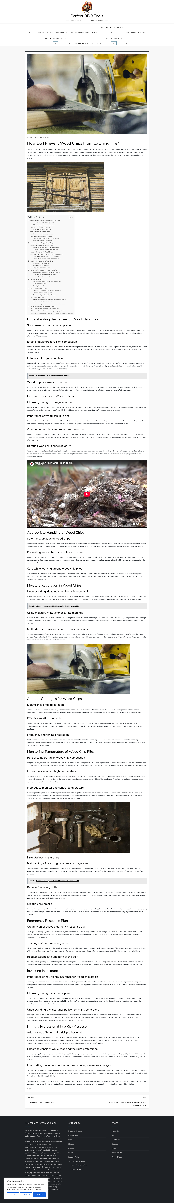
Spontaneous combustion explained (43, 223)
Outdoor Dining (113, 38)
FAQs (127, 43)
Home (31, 32)
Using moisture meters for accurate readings (46, 256)
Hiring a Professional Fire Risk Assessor (43, 306)
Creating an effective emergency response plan (47, 290)
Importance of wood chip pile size (42, 236)
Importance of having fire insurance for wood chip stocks (49, 300)
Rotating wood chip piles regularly (43, 241)
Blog (94, 32)
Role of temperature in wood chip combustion (46, 272)
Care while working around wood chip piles (45, 250)
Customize (13, 1195)
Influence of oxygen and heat (41, 227)
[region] (26, 1188)
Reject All (26, 1195)
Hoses (70, 1153)
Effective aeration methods (41, 265)
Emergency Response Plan (38, 288)
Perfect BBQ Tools (87, 16)
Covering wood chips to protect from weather (46, 238)
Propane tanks (73, 1157)
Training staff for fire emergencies (42, 293)
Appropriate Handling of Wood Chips (42, 243)
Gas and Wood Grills (54, 38)
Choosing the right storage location (43, 234)
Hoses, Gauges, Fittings (78, 1165)
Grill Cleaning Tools (135, 32)
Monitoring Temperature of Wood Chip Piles (44, 270)
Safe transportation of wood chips (43, 245)
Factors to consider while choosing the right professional (50, 311)
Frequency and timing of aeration (42, 268)
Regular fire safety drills (40, 284)
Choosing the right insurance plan (42, 302)
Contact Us (116, 1140)
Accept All (39, 1195)
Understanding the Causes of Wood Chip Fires (45, 220)
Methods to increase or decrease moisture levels (47, 259)
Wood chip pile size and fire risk (42, 229)
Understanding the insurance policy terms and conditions (49, 304)
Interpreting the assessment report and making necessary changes (53, 313)
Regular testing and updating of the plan (45, 295)
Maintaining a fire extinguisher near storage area (47, 281)
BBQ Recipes (61, 32)
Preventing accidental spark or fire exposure (46, 247)
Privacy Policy (117, 1153)
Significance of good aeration (41, 263)
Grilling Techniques (78, 43)
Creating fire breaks (39, 286)
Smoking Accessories (79, 32)
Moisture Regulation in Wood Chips (41, 252)
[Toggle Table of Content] (70, 217)
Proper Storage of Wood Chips (40, 232)
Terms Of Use (117, 1157)
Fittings (71, 1144)
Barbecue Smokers (44, 32)
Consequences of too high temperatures (44, 275)
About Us (115, 1131)
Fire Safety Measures (37, 279)
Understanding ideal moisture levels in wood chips (47, 254)
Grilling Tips (97, 43)
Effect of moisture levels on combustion (44, 225)
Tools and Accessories (110, 27)
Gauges (71, 1148)
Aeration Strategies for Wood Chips (41, 261)
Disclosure (115, 1144)
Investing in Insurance (37, 297)
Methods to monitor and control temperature (46, 277)
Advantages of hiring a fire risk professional (46, 309)
